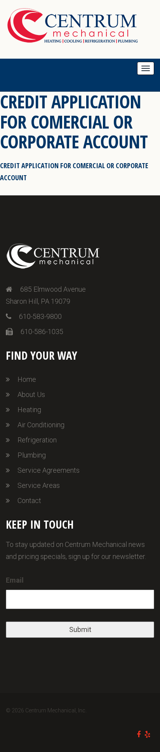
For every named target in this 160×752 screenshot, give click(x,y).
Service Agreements (48, 470)
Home (26, 379)
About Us (31, 394)
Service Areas (38, 485)
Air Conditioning (40, 425)
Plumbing (31, 455)
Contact (29, 500)
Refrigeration (37, 440)
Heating (29, 410)
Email (15, 580)
